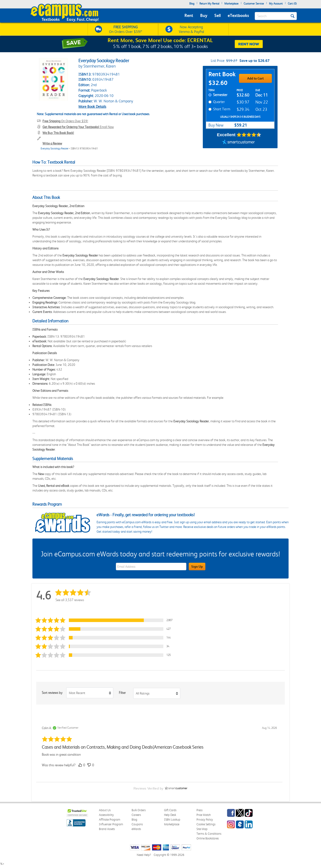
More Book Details (92, 106)
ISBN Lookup (172, 819)
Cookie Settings (205, 824)
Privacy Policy (204, 819)
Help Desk (170, 815)
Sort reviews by (52, 692)
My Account (276, 3)
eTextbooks (238, 15)
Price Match (203, 815)
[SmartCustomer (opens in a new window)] (238, 142)
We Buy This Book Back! (58, 133)
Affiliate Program (109, 819)
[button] (105, 620)
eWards (136, 829)
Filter (122, 692)
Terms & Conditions (208, 833)
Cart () (292, 3)
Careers (136, 815)
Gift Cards (170, 810)
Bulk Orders (139, 810)
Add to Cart (255, 78)
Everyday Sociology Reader (54, 148)
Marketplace (231, 3)
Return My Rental (209, 3)
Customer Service (254, 3)
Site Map (201, 829)
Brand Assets (107, 829)
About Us (105, 810)
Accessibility (106, 815)
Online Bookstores (207, 838)
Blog (191, 3)
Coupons (137, 824)
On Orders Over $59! (65, 121)
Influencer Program (111, 824)
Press (199, 810)
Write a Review (52, 143)
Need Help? (144, 855)
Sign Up (197, 566)
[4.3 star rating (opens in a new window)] (249, 134)
